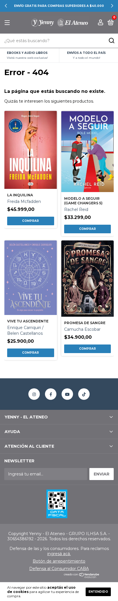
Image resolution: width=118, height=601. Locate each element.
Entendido (98, 592)
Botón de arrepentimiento (59, 561)
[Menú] (8, 23)
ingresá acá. (59, 553)
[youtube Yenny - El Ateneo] (67, 394)
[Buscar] (111, 41)
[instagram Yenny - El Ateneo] (34, 394)
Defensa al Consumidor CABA (59, 568)
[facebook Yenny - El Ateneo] (50, 394)
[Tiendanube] (82, 576)
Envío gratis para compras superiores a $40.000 (59, 6)
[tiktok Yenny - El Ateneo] (84, 394)
